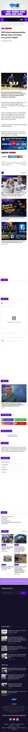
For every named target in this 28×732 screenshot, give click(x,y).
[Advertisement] (14, 58)
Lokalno (8, 11)
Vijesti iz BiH (5, 464)
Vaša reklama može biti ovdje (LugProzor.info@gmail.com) (14, 581)
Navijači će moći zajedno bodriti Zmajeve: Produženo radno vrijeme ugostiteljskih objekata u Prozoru (20, 569)
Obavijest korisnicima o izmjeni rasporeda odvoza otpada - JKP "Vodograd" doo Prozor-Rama (15, 685)
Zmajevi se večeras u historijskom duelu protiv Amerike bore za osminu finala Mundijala (13, 195)
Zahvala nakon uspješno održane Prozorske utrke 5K (7, 548)
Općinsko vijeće (15, 11)
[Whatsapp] (15, 156)
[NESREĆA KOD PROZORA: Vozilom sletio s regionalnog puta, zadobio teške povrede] (4, 670)
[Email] (21, 156)
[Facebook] (9, 156)
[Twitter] (12, 156)
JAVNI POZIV (5, 469)
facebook (8, 419)
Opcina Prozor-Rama (12, 436)
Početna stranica (5, 23)
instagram (8, 423)
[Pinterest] (18, 156)
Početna (6, 724)
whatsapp (21, 419)
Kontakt (17, 726)
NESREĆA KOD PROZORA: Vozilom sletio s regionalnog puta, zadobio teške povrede (17, 669)
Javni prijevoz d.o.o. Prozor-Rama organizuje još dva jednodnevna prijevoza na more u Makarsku (17, 648)
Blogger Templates (11, 727)
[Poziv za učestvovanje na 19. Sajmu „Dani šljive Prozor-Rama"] (4, 693)
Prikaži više (24, 172)
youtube (21, 423)
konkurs (4, 472)
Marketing (11, 726)
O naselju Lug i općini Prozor (17, 724)
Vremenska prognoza (12, 435)
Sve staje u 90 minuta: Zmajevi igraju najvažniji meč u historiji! (13, 218)
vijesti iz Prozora (6, 462)
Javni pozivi (8, 14)
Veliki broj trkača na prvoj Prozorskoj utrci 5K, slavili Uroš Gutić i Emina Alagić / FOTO (19, 549)
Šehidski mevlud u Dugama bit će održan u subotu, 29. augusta (17, 631)
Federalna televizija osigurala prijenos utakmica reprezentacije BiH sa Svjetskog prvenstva (13, 241)
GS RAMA (14, 14)
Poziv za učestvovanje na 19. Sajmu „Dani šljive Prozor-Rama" (17, 692)
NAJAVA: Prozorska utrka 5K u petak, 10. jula (8, 567)
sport (3, 28)
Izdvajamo (22, 11)
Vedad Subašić (13, 23)
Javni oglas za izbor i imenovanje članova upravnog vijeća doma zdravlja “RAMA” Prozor (17, 656)
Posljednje (20, 14)
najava (4, 467)
